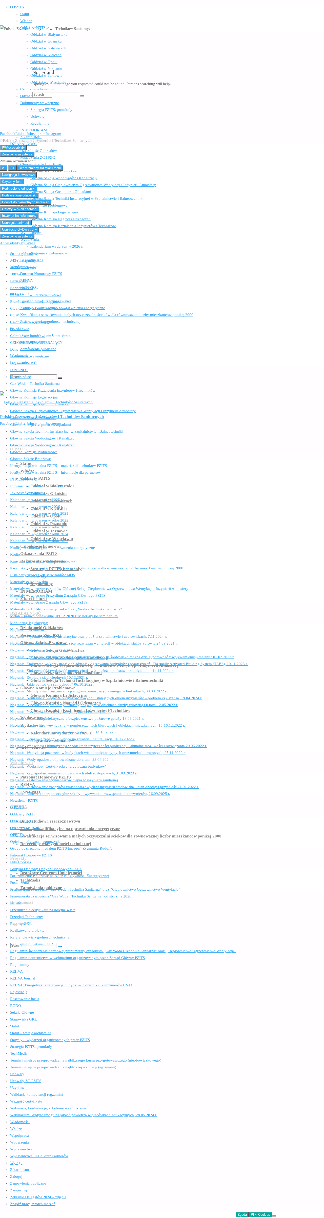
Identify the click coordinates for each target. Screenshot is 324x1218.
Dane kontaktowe (24, 349)
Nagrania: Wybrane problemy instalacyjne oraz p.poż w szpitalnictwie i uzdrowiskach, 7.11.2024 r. (88, 636)
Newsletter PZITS (24, 800)
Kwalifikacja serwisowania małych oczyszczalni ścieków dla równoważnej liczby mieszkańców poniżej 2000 (96, 568)
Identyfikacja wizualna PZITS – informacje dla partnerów (55, 472)
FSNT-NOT (19, 370)
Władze (16, 1129)
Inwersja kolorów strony (19, 216)
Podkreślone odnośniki (18, 188)
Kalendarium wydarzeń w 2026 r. (36, 507)
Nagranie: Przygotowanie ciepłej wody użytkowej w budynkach (60, 712)
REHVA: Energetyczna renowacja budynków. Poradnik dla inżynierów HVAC (71, 985)
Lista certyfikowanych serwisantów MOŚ (42, 575)
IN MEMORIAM (23, 479)
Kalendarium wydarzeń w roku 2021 (39, 513)
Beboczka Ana (21, 288)
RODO (15, 1006)
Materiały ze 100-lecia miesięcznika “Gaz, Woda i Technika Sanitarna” (66, 609)
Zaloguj (16, 1176)
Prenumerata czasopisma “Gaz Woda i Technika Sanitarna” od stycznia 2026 (70, 896)
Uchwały (17, 1074)
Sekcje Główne (22, 1012)
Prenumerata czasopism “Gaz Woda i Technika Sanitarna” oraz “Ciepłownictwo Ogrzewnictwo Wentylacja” (95, 889)
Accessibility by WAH (17, 243)
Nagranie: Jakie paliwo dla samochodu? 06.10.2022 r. (52, 684)
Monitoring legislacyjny (29, 623)
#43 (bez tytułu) (22, 260)
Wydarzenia (19, 1142)
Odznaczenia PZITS (26, 828)
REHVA (16, 971)
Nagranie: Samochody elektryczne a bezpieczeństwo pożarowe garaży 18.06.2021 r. (77, 718)
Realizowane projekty (27, 930)
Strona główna (21, 254)
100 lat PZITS (21, 274)
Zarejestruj (18, 1190)
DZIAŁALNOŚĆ (23, 363)
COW (14, 315)
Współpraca (19, 1135)
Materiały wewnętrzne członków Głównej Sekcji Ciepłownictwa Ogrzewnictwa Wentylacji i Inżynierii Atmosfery (99, 589)
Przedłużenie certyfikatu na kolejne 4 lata (42, 910)
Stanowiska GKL (23, 1019)
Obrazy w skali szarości (19, 209)
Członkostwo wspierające (30, 322)
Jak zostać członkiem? (28, 493)
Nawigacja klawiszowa (18, 175)
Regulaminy (19, 965)
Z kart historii (20, 1170)
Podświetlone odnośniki (19, 195)
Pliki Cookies (20, 862)
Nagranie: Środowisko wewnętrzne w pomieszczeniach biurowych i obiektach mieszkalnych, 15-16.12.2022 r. (97, 725)
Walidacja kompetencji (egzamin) (36, 1094)
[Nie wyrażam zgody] (274, 1215)
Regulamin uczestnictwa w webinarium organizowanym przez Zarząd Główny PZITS (77, 958)
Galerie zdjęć (20, 377)
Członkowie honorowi (27, 336)
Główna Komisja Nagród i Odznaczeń (40, 404)
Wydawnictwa (21, 1149)
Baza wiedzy (20, 281)
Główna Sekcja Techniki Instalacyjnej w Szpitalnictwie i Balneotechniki (66, 431)
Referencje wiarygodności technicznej (40, 937)
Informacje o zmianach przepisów (37, 486)
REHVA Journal (22, 978)
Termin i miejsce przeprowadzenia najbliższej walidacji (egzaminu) (63, 1067)
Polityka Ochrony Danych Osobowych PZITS (46, 869)
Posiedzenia (19, 883)
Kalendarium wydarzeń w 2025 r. (36, 500)
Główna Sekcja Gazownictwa (33, 418)
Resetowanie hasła (24, 999)
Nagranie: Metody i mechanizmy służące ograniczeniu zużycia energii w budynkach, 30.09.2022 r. (88, 691)
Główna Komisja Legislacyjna (34, 397)
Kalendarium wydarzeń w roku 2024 (39, 534)
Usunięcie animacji (16, 223)
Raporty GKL (21, 924)
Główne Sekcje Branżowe (30, 459)
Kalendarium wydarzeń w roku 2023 (39, 527)
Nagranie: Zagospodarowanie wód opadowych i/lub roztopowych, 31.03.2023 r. (73, 773)
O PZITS (17, 807)
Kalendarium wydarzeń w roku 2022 (39, 520)
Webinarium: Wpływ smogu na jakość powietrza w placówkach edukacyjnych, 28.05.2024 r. (83, 1115)
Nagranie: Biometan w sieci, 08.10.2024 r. (43, 650)
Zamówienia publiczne (28, 1183)
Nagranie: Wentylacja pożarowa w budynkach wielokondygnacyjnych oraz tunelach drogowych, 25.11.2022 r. (98, 753)
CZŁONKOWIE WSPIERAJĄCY (36, 343)
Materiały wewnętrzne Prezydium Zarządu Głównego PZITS (57, 595)
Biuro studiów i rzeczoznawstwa (35, 295)
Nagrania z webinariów (28, 630)
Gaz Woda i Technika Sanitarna (35, 384)
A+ (12, 168)
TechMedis (18, 1053)
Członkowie (19, 329)
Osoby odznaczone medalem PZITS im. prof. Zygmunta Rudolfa (61, 848)
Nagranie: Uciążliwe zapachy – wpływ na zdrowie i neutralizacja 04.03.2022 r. (72, 739)
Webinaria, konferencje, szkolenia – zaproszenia (48, 1108)
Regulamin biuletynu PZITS (32, 944)
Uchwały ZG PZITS (25, 1081)
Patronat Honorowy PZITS (31, 855)
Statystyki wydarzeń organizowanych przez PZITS (50, 1040)
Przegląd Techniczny (26, 917)
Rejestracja (18, 992)
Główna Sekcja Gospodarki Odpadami (40, 425)
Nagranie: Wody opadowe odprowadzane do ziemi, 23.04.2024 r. (62, 759)
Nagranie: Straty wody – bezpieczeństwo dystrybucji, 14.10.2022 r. (63, 732)
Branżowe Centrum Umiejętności (36, 301)
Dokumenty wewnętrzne (29, 356)
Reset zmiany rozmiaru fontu (40, 168)
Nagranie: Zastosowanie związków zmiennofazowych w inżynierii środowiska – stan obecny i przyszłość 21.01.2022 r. (104, 787)
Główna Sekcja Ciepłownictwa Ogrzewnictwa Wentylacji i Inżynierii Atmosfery (73, 411)
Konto (15, 554)
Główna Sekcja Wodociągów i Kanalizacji (43, 438)
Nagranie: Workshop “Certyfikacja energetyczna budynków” (58, 766)
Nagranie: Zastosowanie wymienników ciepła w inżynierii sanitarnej (64, 780)
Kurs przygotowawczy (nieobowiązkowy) (43, 561)
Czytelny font (12, 182)
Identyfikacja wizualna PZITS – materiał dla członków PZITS (58, 466)
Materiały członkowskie (29, 582)
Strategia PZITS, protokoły (31, 1047)
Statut (14, 1026)
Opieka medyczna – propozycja (35, 842)
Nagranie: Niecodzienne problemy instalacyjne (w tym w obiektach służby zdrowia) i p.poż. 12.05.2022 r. (94, 705)
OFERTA (17, 835)
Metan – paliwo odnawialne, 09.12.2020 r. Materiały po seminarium (64, 616)
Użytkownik (20, 1088)
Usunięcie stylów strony (19, 229)
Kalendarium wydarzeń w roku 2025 (39, 541)
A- (3, 168)
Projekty (16, 903)
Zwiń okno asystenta (17, 154)
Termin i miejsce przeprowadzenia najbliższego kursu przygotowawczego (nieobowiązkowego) (85, 1060)
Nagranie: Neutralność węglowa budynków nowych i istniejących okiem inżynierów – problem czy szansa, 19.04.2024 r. (106, 698)
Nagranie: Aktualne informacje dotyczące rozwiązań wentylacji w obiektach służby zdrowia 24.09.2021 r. (94, 643)
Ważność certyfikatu (26, 1101)
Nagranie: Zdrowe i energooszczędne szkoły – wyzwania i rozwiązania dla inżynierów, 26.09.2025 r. (90, 794)
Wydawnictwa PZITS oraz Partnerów (39, 1156)
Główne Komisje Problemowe (33, 452)
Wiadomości (20, 1122)
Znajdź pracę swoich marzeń (32, 1204)
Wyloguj (17, 1163)
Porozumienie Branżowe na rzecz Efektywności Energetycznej (59, 876)
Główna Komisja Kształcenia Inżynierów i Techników (52, 390)
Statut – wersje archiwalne (30, 1033)
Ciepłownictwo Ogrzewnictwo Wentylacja (43, 308)
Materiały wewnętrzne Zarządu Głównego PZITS (48, 602)
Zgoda (242, 1214)
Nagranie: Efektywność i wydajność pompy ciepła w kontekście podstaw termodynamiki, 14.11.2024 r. (92, 671)
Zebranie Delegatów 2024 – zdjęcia (38, 1197)
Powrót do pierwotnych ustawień (25, 202)
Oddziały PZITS (22, 814)
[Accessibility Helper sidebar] (13, 147)
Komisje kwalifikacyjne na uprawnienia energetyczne (52, 548)
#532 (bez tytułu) (23, 267)
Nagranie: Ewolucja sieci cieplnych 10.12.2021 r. (49, 677)
